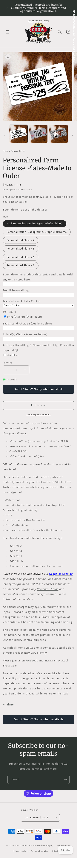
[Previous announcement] (7, 8)
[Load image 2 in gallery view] (38, 134)
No (17, 355)
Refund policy (64, 845)
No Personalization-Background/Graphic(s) (34, 223)
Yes (9, 355)
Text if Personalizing (16, 290)
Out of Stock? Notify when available (39, 389)
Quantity (7, 362)
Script (21, 316)
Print (10, 316)
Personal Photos (47, 589)
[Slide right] (73, 135)
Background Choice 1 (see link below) (27, 323)
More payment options (39, 414)
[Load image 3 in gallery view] (58, 134)
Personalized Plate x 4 (20, 257)
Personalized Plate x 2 (20, 240)
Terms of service (39, 851)
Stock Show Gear (23, 845)
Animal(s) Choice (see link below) (25, 334)
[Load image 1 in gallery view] (18, 134)
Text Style (9, 311)
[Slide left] (4, 135)
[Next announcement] (70, 8)
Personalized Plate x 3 (20, 248)
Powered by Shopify (43, 845)
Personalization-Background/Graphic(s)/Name (37, 231)
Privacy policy (20, 851)
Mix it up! (36, 316)
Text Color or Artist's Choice (21, 301)
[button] (7, 32)
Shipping (7, 190)
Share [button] (10, 704)
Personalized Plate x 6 (21, 265)
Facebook (32, 660)
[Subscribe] (65, 779)
